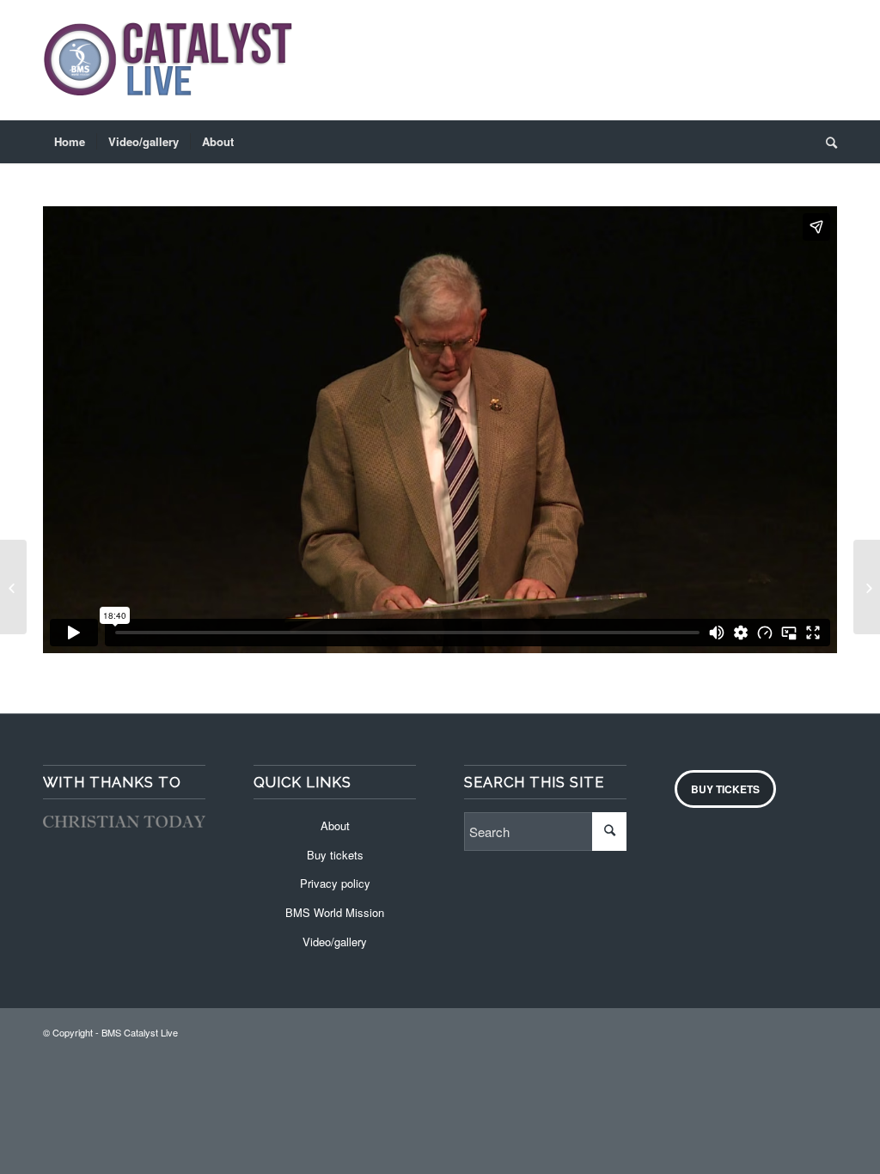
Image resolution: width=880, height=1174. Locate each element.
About (335, 825)
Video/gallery (334, 941)
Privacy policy (335, 883)
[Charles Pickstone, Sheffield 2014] (866, 587)
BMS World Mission (334, 912)
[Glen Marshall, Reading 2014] (13, 587)
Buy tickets (335, 855)
